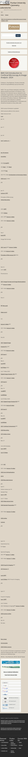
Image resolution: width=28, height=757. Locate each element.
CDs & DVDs (4, 745)
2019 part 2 (4, 382)
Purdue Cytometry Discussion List (13, 42)
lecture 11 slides (10, 554)
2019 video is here (5, 434)
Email (20, 748)
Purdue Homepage (13, 743)
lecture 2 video (10, 220)
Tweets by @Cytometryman (14, 52)
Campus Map (13, 748)
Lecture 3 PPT (4, 193)
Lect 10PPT (3, 448)
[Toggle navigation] (2, 12)
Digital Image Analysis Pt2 (8, 374)
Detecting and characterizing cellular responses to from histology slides (11, 728)
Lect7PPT (3, 363)
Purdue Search (14, 745)
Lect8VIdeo (4, 395)
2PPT (5, 209)
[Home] (5, 2)
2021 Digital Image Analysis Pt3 (9, 401)
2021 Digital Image (6, 343)
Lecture (3, 522)
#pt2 (10, 167)
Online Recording (5, 200)
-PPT (5, 269)
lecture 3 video (10, 251)
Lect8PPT (3, 391)
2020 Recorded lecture (7, 480)
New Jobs (14, 45)
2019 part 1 (4, 354)
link (7, 171)
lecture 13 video (11, 511)
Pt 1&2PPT (6, 163)
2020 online (4, 518)
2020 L (2, 472)
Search (18, 35)
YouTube (21, 745)
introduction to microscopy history (18, 174)
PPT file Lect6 (4, 305)
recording (3, 156)
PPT (5, 464)
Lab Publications (4, 742)
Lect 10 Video (4, 452)
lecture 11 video (11, 558)
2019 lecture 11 (5, 569)
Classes (6, 15)
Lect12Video (4, 579)
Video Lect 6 (4, 312)
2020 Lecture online (6, 613)
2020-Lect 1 (4, 178)
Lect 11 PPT (4, 494)
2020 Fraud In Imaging (7, 565)
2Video (5, 213)
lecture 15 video (11, 610)
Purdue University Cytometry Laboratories (13, 5)
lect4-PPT (3, 235)
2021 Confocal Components (8, 426)
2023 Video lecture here (7, 501)
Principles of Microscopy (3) (8, 255)
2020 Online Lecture (6, 647)
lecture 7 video (10, 378)
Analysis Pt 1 (4, 346)
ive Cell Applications (9, 472)
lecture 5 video (11, 328)
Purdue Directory (13, 751)
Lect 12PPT (3, 599)
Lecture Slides (4, 748)
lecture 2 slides (10, 217)
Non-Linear (4, 639)
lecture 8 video (10, 405)
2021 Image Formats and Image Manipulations (13, 281)
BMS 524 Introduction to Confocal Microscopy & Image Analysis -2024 (13, 20)
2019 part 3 (4, 409)
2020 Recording (5, 430)
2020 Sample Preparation (7, 505)
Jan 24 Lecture (5, 152)
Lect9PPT (3, 418)
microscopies (4, 643)
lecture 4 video (10, 288)
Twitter (20, 742)
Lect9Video (4, 422)
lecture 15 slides (20, 606)
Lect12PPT (3, 575)
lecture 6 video (10, 350)
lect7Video (3, 367)
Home (2, 15)
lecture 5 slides (5, 324)
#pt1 (4, 167)
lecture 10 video (11, 468)
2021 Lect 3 (4, 247)
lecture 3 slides (13, 247)
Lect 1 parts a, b (5, 140)
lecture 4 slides (7, 284)
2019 (2, 476)
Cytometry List (4, 751)
